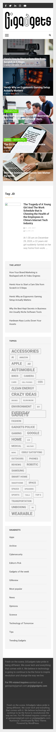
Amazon (23, 357)
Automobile (23, 370)
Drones (14, 400)
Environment (21, 406)
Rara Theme (40, 720)
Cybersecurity (11, 168)
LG (28, 440)
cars (13, 382)
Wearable (21, 513)
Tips (7, 54)
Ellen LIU (29, 231)
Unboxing (18, 507)
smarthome (17, 483)
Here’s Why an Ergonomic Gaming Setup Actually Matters (27, 89)
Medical (16, 446)
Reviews (16, 464)
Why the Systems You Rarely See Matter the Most (27, 174)
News (13, 453)
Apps (7, 140)
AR (29, 364)
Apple (16, 363)
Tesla (27, 495)
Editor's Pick (11, 111)
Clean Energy (22, 388)
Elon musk (28, 400)
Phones (33, 458)
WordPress (33, 723)
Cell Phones (27, 382)
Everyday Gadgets (20, 414)
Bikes (14, 375)
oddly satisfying (32, 452)
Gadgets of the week (19, 571)
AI (12, 357)
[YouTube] (25, 6)
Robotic (32, 464)
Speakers (29, 489)
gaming (16, 433)
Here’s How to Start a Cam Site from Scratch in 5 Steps (24, 60)
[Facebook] (5, 6)
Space (32, 482)
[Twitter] (10, 6)
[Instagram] (20, 6)
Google (33, 433)
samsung (17, 470)
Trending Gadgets (17, 640)
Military (30, 446)
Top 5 (38, 495)
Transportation (21, 501)
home (16, 439)
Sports (15, 495)
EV (38, 407)
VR (33, 508)
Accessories (25, 351)
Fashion (16, 421)
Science (13, 614)
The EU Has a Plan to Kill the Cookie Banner (24, 146)
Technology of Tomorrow (21, 623)
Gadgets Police (23, 427)
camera (29, 375)
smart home (19, 476)
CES (40, 381)
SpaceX (15, 489)
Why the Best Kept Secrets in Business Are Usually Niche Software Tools (26, 117)
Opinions (26, 168)
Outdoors (17, 458)
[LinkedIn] (15, 6)
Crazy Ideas (23, 394)
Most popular (15, 589)
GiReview (13, 580)
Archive (13, 546)
